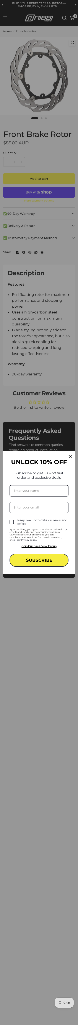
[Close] (70, 456)
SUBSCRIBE (39, 560)
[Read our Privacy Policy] (65, 530)
